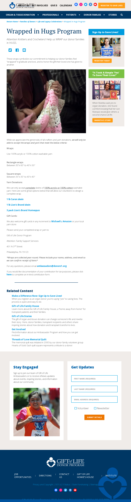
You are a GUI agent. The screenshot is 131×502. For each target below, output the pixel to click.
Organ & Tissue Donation (20, 14)
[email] (24, 51)
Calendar (66, 5)
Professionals (50, 14)
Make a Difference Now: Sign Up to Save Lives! (37, 295)
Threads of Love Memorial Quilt (29, 339)
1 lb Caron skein (15, 199)
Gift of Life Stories (22, 316)
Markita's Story (102, 120)
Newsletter (103, 408)
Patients (71, 14)
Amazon (67, 221)
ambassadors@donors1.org (52, 266)
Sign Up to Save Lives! (105, 32)
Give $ (54, 5)
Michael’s (56, 221)
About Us (23, 5)
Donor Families (92, 14)
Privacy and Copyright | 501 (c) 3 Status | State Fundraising (61, 484)
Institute (111, 475)
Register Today (102, 60)
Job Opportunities (22, 476)
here (9, 274)
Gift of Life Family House (25, 306)
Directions (45, 475)
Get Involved (40, 5)
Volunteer (83, 408)
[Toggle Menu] (38, 15)
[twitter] (10, 51)
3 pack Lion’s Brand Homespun (23, 210)
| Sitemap (93, 484)
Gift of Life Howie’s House (85, 476)
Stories (112, 14)
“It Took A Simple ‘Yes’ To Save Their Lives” (105, 74)
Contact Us (64, 476)
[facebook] (17, 51)
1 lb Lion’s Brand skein (18, 204)
